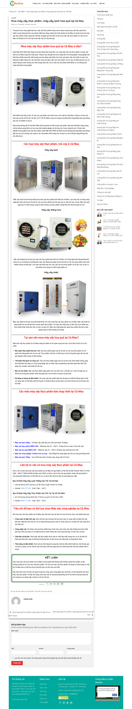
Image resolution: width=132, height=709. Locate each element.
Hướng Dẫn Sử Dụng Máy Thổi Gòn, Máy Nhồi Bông (110, 165)
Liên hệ (101, 3)
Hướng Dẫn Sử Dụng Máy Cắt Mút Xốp (109, 54)
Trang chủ (36, 3)
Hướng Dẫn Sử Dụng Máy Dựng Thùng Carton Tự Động (108, 89)
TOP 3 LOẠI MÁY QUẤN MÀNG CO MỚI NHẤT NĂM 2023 (112, 221)
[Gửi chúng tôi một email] (71, 703)
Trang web (71, 648)
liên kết (47, 591)
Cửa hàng (100, 23)
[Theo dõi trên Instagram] (64, 703)
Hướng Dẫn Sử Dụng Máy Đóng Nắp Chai (108, 108)
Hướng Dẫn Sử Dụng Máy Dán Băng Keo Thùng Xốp (108, 69)
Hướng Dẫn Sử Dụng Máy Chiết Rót (110, 60)
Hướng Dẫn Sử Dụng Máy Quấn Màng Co (108, 152)
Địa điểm (93, 3)
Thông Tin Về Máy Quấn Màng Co (109, 196)
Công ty (100, 19)
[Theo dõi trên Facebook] (60, 703)
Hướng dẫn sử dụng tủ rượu (107, 184)
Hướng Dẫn (84, 3)
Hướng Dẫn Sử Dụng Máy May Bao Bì (110, 139)
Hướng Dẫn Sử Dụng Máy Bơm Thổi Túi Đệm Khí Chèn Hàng (108, 48)
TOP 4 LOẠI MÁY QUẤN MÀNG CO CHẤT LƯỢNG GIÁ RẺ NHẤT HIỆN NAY (112, 235)
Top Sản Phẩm (47, 3)
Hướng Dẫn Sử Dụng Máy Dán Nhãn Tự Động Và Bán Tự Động (109, 82)
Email (41, 648)
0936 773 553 (26, 488)
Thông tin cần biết (104, 192)
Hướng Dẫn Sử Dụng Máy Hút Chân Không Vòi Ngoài (108, 128)
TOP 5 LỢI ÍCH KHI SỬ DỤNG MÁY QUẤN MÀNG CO (112, 241)
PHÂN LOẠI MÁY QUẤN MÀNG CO (113, 214)
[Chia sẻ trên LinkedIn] (62, 584)
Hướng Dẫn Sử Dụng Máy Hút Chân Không (108, 122)
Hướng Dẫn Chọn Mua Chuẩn (108, 43)
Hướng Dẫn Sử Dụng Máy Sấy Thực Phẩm (110, 159)
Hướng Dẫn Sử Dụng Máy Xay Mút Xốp (109, 179)
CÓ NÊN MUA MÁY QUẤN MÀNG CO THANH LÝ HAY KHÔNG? (111, 228)
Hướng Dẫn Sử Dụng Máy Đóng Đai (108, 95)
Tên (13, 648)
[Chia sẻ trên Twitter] (51, 584)
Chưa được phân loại (105, 15)
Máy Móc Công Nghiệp (62, 3)
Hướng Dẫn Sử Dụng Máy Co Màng (110, 64)
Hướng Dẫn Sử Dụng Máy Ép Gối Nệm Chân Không (109, 115)
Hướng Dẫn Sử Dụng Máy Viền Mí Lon (109, 172)
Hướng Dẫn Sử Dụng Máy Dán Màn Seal (110, 75)
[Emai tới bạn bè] (54, 584)
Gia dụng (75, 3)
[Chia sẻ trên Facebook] (47, 584)
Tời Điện (100, 200)
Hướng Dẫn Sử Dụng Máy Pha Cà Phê (109, 146)
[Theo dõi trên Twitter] (67, 703)
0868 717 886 (26, 501)
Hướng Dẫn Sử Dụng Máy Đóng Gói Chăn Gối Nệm (108, 102)
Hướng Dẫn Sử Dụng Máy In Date (109, 134)
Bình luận (15, 631)
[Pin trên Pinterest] (58, 584)
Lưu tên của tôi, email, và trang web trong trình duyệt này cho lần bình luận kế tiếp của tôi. (48, 658)
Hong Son (33, 24)
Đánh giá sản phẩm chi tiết (107, 27)
